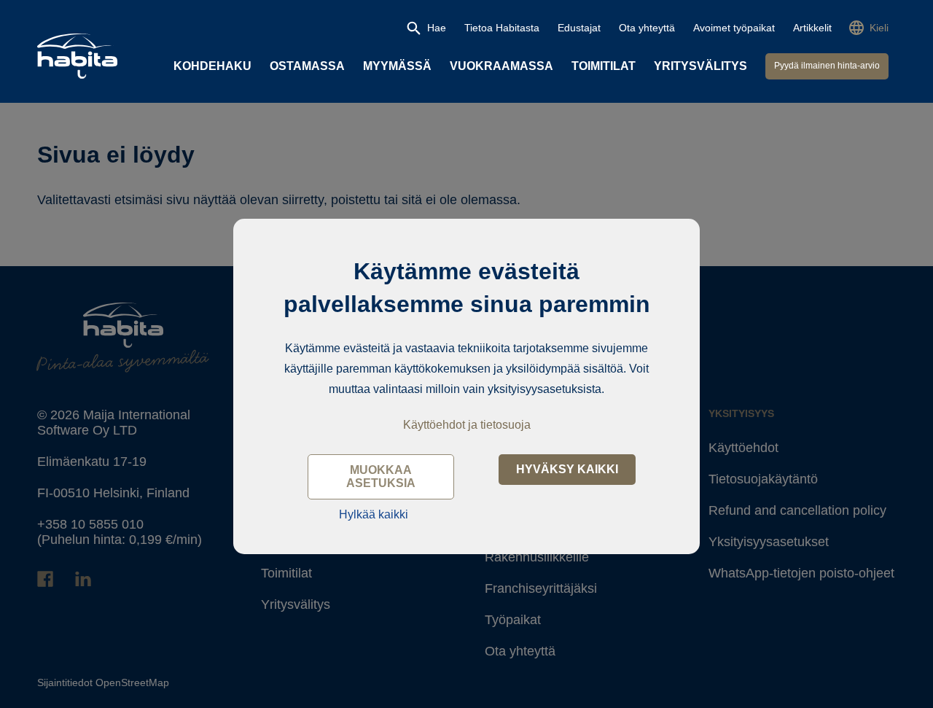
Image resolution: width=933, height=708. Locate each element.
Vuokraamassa (501, 66)
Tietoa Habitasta (501, 28)
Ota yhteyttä (647, 28)
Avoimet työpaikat (734, 28)
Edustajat (579, 28)
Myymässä (397, 66)
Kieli (879, 28)
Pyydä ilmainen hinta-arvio (827, 66)
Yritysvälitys (700, 66)
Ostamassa (307, 66)
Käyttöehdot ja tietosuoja (467, 425)
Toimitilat (603, 66)
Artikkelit (812, 28)
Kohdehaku (212, 66)
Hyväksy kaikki (567, 469)
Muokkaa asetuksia (380, 476)
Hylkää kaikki (373, 514)
